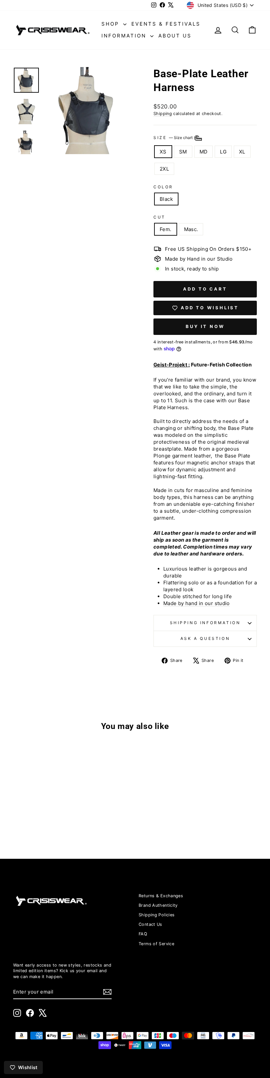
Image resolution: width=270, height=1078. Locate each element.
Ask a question (205, 638)
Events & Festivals (166, 24)
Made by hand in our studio (196, 603)
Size (173, 137)
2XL (164, 169)
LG (223, 152)
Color (163, 186)
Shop (111, 24)
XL (242, 152)
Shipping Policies (157, 914)
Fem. (166, 229)
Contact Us (150, 924)
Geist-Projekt (170, 365)
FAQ (143, 933)
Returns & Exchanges (161, 895)
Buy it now (205, 326)
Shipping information (205, 622)
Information (124, 36)
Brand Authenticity (158, 905)
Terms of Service (156, 943)
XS (163, 152)
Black (166, 199)
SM (183, 152)
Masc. (191, 229)
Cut (159, 217)
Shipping (162, 113)
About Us (175, 36)
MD (204, 152)
